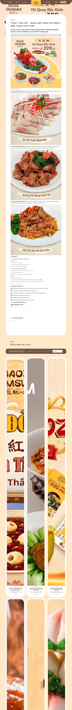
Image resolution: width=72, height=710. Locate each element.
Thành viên (48, 2)
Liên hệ (56, 2)
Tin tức (24, 2)
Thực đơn (17, 2)
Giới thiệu (9, 2)
